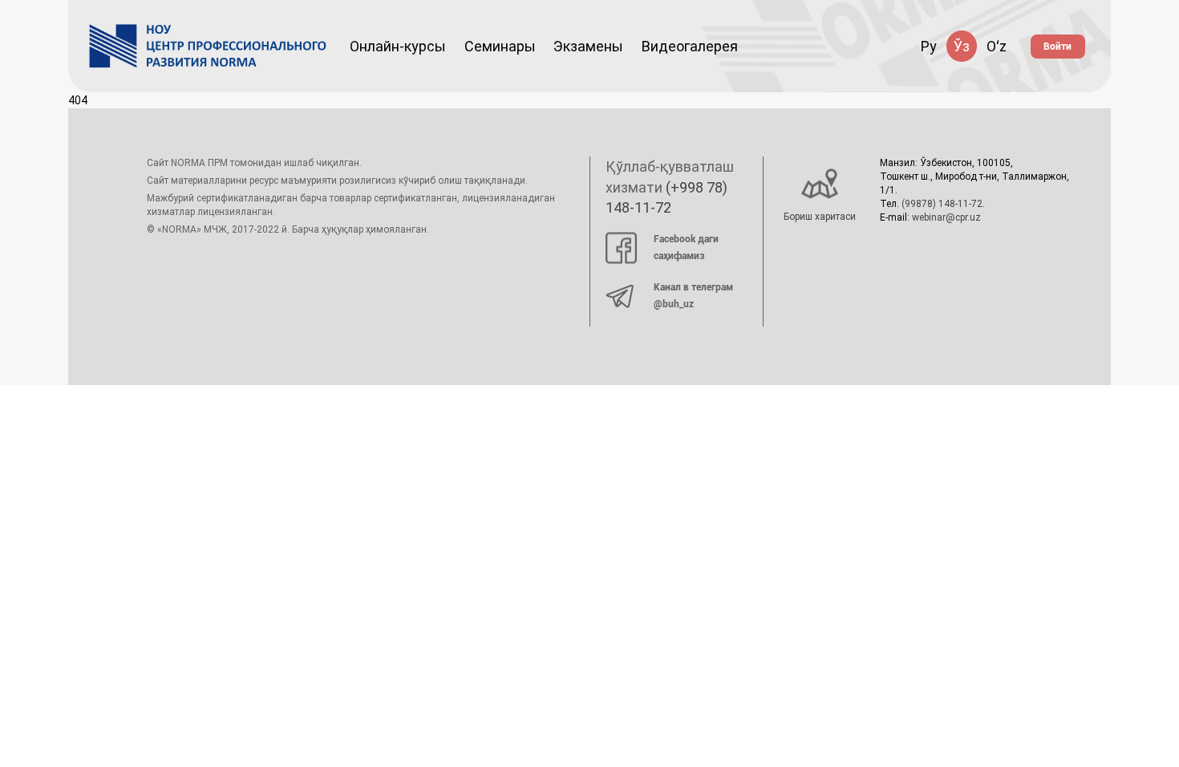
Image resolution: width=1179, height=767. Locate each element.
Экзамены (588, 46)
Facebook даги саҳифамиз (686, 247)
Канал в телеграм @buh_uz (693, 296)
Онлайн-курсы (398, 46)
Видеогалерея (690, 46)
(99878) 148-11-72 (941, 203)
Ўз (962, 46)
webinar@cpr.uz (946, 217)
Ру (929, 46)
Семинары (500, 46)
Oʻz (997, 46)
